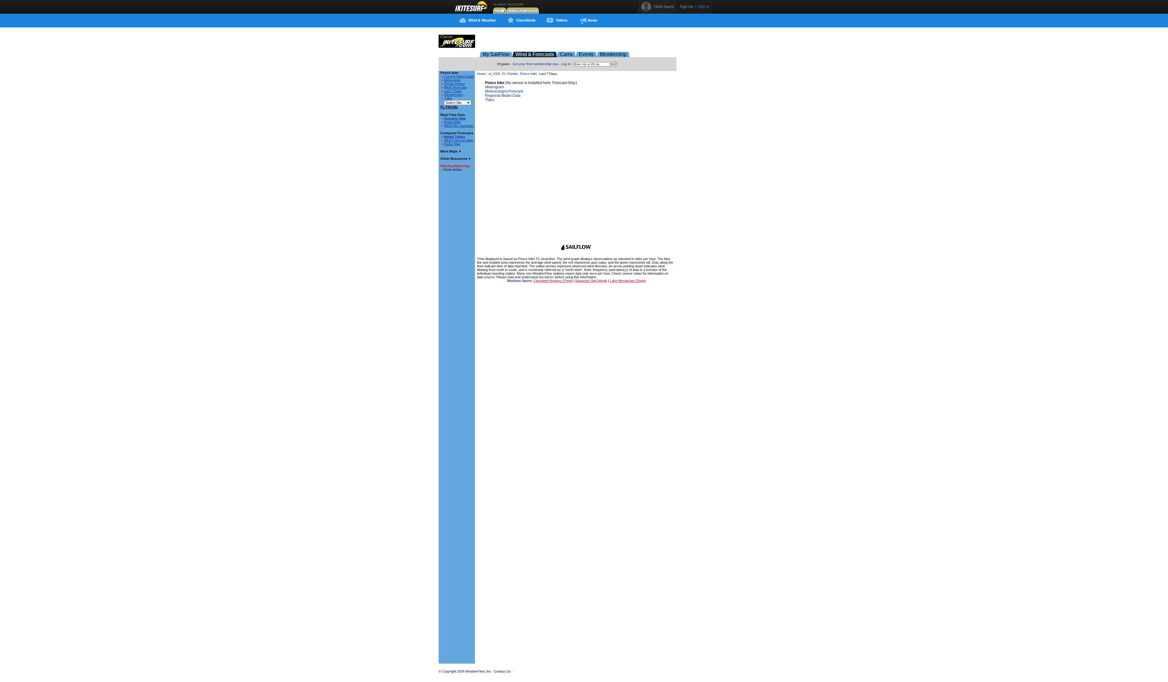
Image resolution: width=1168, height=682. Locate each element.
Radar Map (452, 122)
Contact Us (502, 671)
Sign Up (686, 7)
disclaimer (546, 277)
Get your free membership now (535, 64)
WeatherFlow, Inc (478, 671)
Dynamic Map (455, 118)
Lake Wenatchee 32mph (628, 281)
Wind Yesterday (455, 87)
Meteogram (452, 80)
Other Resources (454, 158)
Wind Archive (453, 95)
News (592, 20)
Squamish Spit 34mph (591, 281)
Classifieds (526, 20)
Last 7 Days (453, 91)
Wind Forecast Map (458, 140)
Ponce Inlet (528, 74)
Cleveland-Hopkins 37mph (553, 281)
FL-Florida (509, 74)
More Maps (449, 151)
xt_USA (493, 74)
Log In (566, 64)
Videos (562, 20)
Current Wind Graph (459, 76)
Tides (448, 98)
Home (481, 74)
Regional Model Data (502, 95)
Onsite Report (454, 84)
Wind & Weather (482, 20)
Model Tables (454, 137)
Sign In (704, 7)
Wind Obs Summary (459, 126)
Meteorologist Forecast (504, 91)
